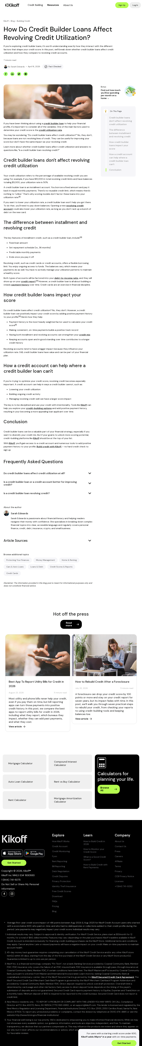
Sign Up (122, 5)
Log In (135, 5)
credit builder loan (54, 123)
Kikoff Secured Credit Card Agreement (113, 977)
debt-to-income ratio (66, 278)
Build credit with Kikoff (49, 446)
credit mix (84, 334)
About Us (68, 5)
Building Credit (23, 21)
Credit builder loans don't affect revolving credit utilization (120, 121)
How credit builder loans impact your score (119, 145)
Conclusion (115, 169)
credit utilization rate (50, 130)
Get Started (13, 862)
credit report (28, 281)
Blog (13, 21)
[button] (35, 5)
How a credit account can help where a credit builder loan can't (120, 159)
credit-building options (39, 408)
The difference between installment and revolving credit (120, 133)
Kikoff (6, 21)
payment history (20, 284)
